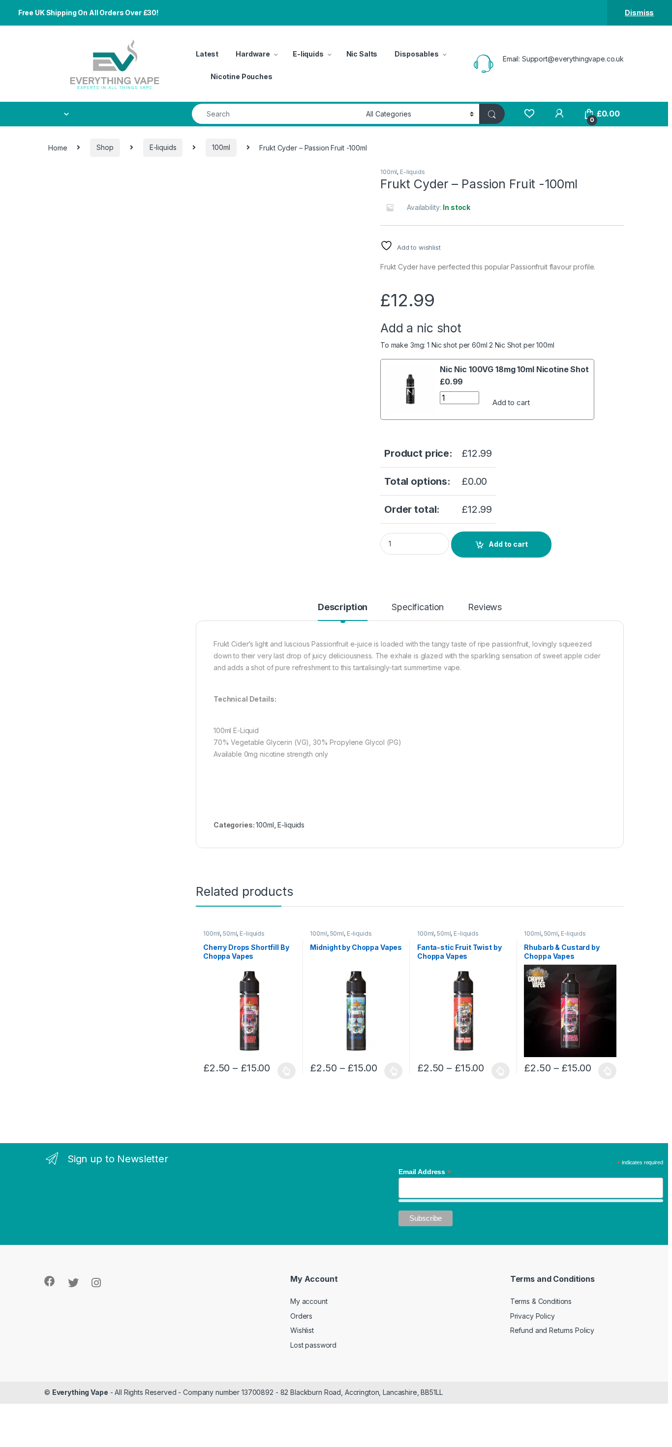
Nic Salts (362, 54)
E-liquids (308, 54)
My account (309, 1301)
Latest (207, 54)
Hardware (253, 54)
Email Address (424, 1171)
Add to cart (510, 402)
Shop (104, 147)
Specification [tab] (418, 607)
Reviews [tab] (485, 607)
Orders (301, 1316)
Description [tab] (342, 607)
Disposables (416, 54)
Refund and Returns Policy (552, 1330)
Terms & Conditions (541, 1301)
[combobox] (276, 114)
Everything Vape (80, 1392)
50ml (230, 933)
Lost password (313, 1345)
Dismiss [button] (639, 12)
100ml (221, 147)
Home (57, 147)
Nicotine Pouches (242, 76)
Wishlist (302, 1330)
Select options (284, 1071)
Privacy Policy (532, 1316)
